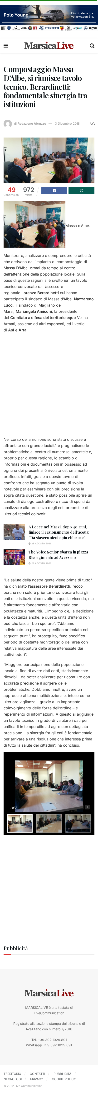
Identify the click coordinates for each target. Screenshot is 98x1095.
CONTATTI (37, 1074)
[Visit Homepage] (49, 45)
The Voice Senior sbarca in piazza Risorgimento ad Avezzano (58, 554)
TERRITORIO (12, 1074)
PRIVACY (36, 1079)
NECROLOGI (13, 1079)
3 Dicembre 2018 (67, 123)
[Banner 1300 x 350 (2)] (49, 18)
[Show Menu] (6, 45)
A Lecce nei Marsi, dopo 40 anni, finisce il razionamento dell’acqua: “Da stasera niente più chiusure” (59, 532)
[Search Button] (92, 45)
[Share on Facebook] (54, 190)
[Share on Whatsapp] (81, 190)
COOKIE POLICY (64, 1079)
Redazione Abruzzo (32, 123)
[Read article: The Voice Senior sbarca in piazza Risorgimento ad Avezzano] (14, 557)
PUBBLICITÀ (62, 1074)
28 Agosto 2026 (41, 543)
